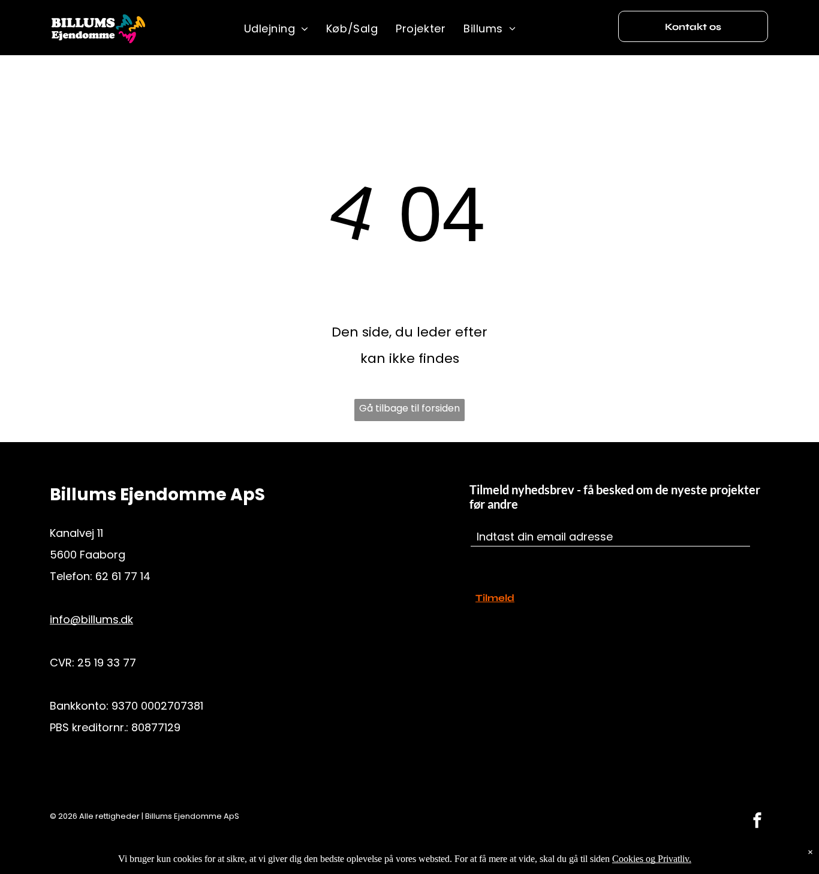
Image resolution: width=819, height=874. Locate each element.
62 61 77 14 (122, 576)
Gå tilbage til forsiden (409, 408)
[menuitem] (276, 29)
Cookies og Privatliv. (651, 859)
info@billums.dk (91, 619)
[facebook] (757, 821)
